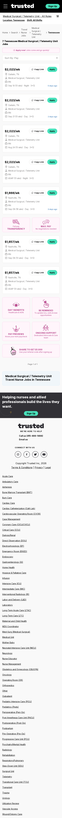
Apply (52, 69)
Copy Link (39, 69)
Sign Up (52, 6)
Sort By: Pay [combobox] (11, 58)
